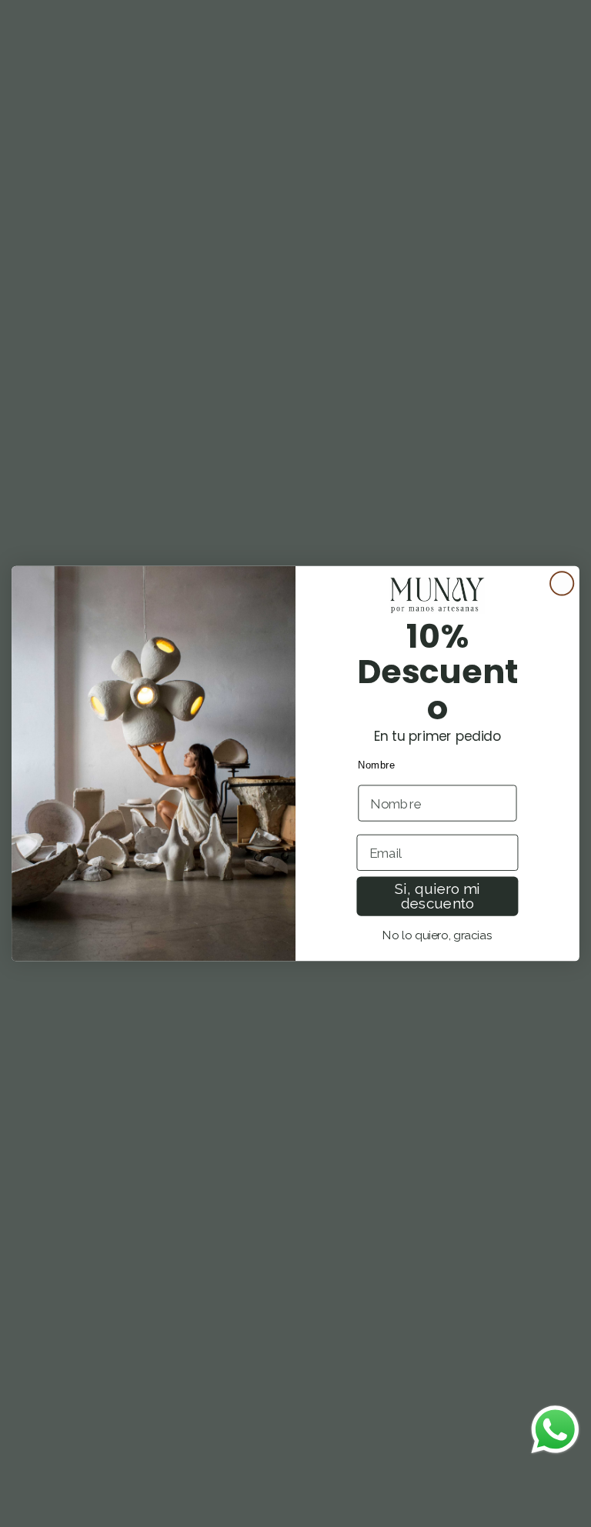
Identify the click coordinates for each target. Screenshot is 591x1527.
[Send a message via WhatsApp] (555, 1430)
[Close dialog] (561, 583)
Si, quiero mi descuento (437, 896)
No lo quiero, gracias (437, 935)
